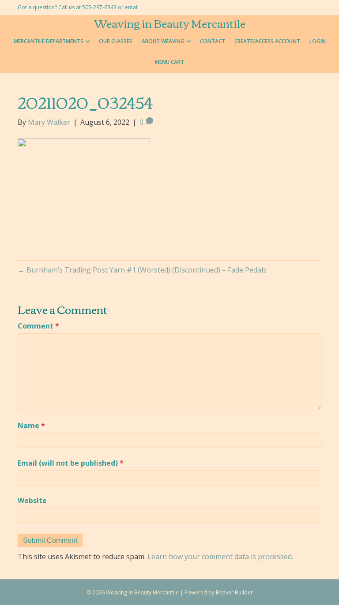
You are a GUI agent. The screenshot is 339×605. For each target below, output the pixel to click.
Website (32, 500)
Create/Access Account (267, 41)
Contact (212, 41)
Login (317, 41)
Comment (38, 326)
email (132, 7)
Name (31, 425)
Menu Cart (169, 62)
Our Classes (115, 41)
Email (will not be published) (71, 463)
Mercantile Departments (48, 41)
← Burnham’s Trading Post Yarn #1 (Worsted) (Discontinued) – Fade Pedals (142, 270)
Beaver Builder (234, 592)
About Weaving (163, 41)
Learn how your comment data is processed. (220, 556)
